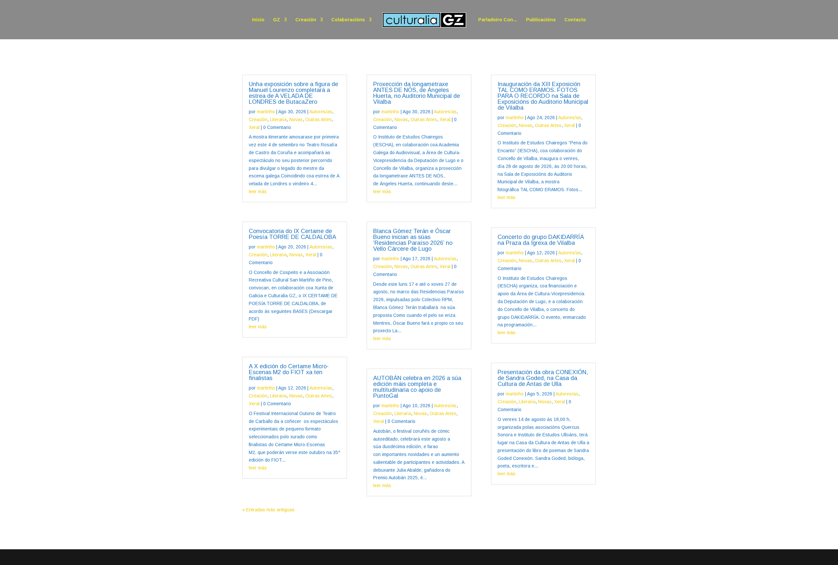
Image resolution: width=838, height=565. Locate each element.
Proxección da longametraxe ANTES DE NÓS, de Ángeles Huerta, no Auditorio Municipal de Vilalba (416, 93)
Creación (305, 19)
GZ (276, 19)
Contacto (575, 19)
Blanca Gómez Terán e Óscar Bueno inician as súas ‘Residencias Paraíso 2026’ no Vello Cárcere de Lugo (412, 240)
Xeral (254, 127)
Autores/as (320, 111)
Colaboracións (348, 19)
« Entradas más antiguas (268, 509)
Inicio (258, 19)
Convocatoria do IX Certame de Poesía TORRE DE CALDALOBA (292, 234)
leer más (258, 191)
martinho (266, 111)
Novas (296, 119)
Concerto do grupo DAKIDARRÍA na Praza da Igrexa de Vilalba (541, 240)
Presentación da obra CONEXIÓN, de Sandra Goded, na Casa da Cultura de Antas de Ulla (543, 378)
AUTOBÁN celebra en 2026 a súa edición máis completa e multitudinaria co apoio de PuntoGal (417, 387)
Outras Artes (318, 119)
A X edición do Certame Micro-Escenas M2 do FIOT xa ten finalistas (289, 372)
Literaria (278, 119)
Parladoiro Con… (498, 19)
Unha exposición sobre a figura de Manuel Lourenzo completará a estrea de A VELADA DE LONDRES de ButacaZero (293, 93)
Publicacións (541, 19)
